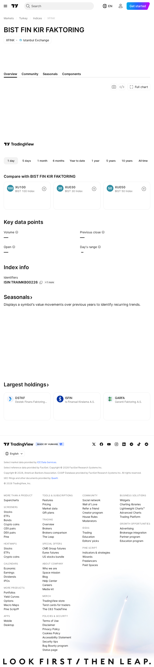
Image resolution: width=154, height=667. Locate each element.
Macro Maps (11, 605)
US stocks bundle (53, 556)
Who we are (49, 568)
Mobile (8, 620)
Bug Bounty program (55, 645)
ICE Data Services (46, 462)
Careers (47, 585)
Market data (49, 508)
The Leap (48, 536)
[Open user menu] (120, 6)
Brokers (47, 528)
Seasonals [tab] (50, 74)
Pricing (46, 504)
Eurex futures (50, 552)
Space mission (51, 572)
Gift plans (48, 512)
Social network (91, 500)
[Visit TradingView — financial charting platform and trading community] (19, 144)
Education (88, 536)
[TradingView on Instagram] (116, 444)
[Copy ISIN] (41, 282)
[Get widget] (122, 87)
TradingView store (53, 600)
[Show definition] (16, 232)
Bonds (7, 520)
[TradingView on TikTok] (139, 444)
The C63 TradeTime (54, 609)
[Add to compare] (44, 189)
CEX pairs (10, 528)
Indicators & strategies (96, 552)
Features (47, 500)
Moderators (89, 520)
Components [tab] (71, 74)
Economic (10, 568)
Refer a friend (90, 508)
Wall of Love (89, 504)
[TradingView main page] (14, 6)
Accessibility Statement (56, 637)
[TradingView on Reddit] (146, 444)
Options (8, 600)
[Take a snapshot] (114, 87)
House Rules (89, 516)
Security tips (50, 641)
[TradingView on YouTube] (109, 444)
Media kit (48, 589)
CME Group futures (54, 548)
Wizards (87, 556)
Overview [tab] (10, 74)
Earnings (9, 572)
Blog (45, 576)
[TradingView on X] (94, 444)
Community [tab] (30, 74)
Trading (87, 532)
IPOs (7, 580)
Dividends (10, 576)
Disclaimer (48, 624)
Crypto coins (11, 524)
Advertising (127, 528)
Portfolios (9, 592)
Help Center (49, 580)
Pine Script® (11, 609)
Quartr (54, 478)
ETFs (7, 516)
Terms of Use (50, 620)
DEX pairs (10, 532)
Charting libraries (130, 504)
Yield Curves (11, 596)
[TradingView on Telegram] (131, 444)
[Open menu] (5, 6)
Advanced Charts (130, 512)
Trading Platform (130, 516)
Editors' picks (90, 540)
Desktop (9, 624)
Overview (48, 524)
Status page (49, 649)
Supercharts (11, 500)
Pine (6, 536)
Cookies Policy (51, 633)
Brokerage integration (133, 532)
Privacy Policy (51, 629)
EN (110, 6)
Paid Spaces (90, 565)
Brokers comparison (54, 532)
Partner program (130, 536)
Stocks (8, 511)
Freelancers (89, 560)
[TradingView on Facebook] (101, 444)
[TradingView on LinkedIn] (124, 444)
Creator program (92, 512)
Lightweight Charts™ (132, 508)
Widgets (125, 500)
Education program (131, 540)
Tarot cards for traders (56, 605)
